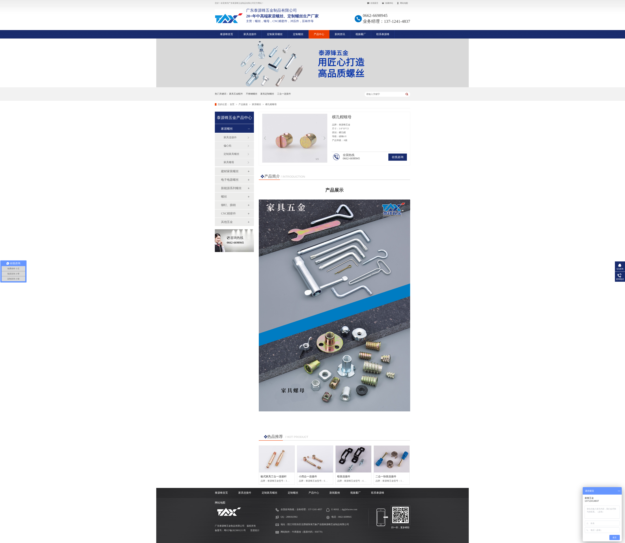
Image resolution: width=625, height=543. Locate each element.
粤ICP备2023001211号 (235, 530)
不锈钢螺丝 (251, 94)
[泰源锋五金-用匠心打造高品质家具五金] (312, 86)
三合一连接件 (284, 94)
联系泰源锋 (382, 34)
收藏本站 (389, 3)
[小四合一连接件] (315, 459)
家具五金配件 (236, 94)
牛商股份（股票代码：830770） (308, 532)
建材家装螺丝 (230, 171)
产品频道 (243, 104)
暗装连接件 (343, 476)
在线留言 (374, 3)
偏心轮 (227, 145)
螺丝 (224, 196)
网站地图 (404, 3)
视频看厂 (360, 34)
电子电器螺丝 (230, 179)
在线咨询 (397, 157)
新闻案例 (334, 492)
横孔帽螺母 (271, 104)
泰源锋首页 (226, 34)
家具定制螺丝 (267, 94)
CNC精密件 (228, 213)
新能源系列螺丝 (231, 188)
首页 (232, 104)
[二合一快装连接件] (392, 459)
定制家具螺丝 (275, 34)
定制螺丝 (298, 34)
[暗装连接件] (353, 459)
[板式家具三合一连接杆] (277, 459)
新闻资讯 (340, 34)
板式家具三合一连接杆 (274, 476)
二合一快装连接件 (385, 476)
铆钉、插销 (228, 205)
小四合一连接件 (308, 476)
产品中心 (319, 34)
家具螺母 (229, 162)
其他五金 (227, 222)
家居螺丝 (257, 104)
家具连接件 (250, 34)
